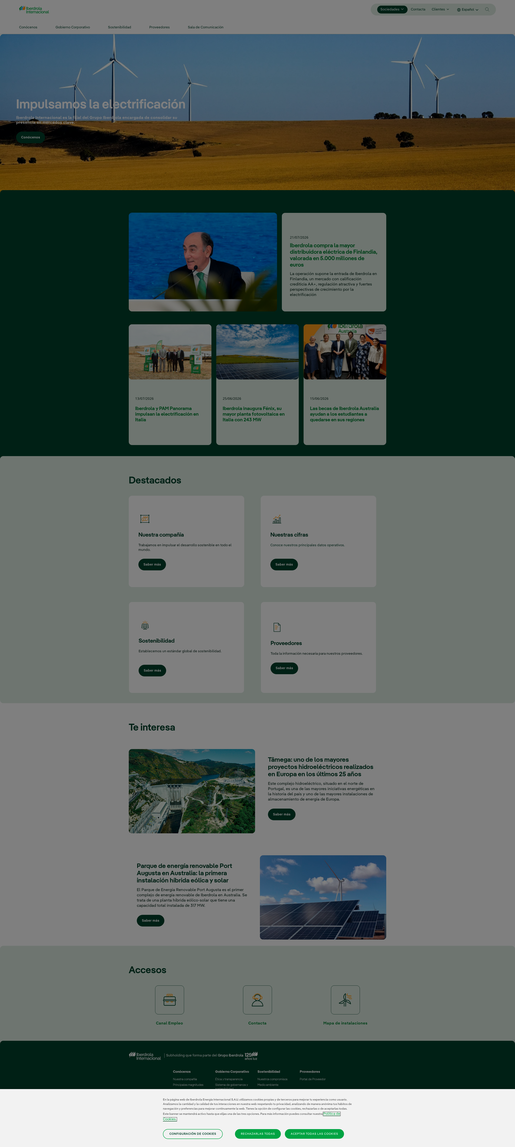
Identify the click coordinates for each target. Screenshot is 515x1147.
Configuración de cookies (192, 1134)
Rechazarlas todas (258, 1133)
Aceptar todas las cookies (314, 1133)
